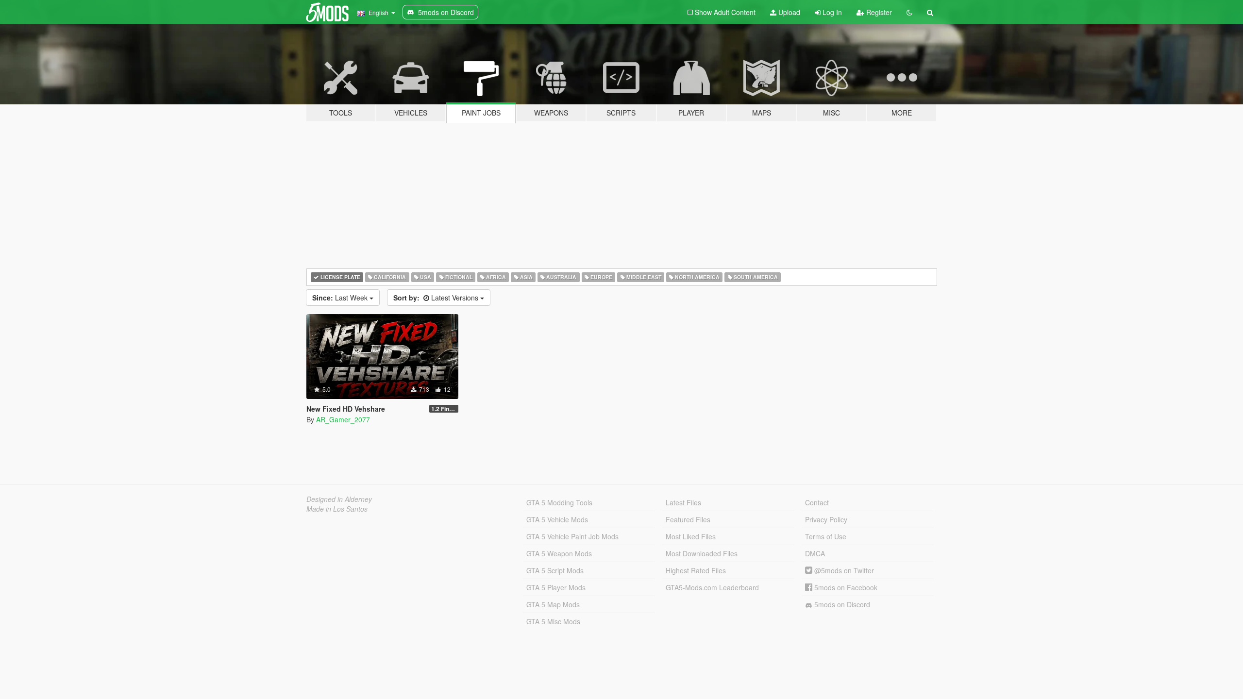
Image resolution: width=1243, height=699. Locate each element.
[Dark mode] (909, 12)
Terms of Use (825, 536)
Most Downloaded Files (702, 553)
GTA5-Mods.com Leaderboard (712, 587)
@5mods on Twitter (843, 570)
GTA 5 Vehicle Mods (557, 519)
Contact (817, 502)
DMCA (815, 553)
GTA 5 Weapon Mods (559, 553)
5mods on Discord (841, 604)
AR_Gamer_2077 (343, 419)
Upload (788, 12)
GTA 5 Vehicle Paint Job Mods (572, 536)
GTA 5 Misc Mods (553, 621)
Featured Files (688, 519)
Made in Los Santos (337, 509)
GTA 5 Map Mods (553, 604)
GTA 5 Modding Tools (559, 502)
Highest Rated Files (696, 570)
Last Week (341, 297)
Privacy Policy (826, 519)
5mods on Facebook (844, 587)
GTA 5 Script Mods (555, 570)
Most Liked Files (691, 536)
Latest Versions (436, 297)
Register (878, 12)
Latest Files (683, 502)
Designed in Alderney (339, 499)
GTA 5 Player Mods (556, 587)
